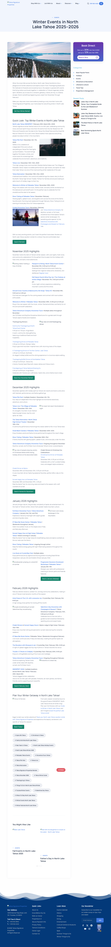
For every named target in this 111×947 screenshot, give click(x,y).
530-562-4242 (94, 3)
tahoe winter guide (41, 775)
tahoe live (35, 760)
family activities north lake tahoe (26, 740)
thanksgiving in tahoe (22, 780)
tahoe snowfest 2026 (22, 775)
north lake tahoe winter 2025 (25, 750)
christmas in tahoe (38, 735)
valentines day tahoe (42, 790)
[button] (37, 866)
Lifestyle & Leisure (82, 85)
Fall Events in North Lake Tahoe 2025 (24, 852)
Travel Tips (79, 88)
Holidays (79, 76)
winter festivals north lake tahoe (26, 805)
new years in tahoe (21, 745)
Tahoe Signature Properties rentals (26, 770)
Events (56, 17)
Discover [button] (68, 3)
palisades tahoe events (23, 755)
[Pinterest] (91, 925)
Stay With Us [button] (35, 3)
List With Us (48, 3)
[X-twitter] (87, 925)
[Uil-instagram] (89, 929)
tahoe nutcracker (21, 765)
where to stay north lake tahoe (25, 795)
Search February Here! (21, 686)
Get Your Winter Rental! (22, 111)
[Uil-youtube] (85, 929)
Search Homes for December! (23, 491)
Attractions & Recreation (84, 82)
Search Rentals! (19, 242)
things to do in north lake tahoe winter (28, 785)
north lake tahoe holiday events (43, 745)
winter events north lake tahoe (25, 800)
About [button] (58, 3)
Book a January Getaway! (50, 579)
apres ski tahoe (21, 735)
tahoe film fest (20, 760)
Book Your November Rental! (23, 378)
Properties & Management (85, 91)
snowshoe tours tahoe (43, 755)
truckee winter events (22, 790)
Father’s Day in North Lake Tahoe (52, 859)
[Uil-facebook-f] (83, 925)
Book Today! (18, 727)
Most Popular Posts (82, 73)
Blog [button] (76, 3)
